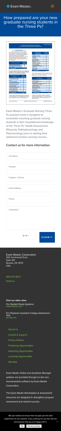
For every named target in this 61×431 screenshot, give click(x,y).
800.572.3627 (13, 276)
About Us (13, 329)
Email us (10, 281)
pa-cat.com (11, 317)
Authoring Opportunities (20, 351)
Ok (22, 426)
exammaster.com (14, 306)
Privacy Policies (16, 340)
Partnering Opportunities (20, 345)
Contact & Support (17, 334)
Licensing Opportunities (20, 356)
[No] (57, 421)
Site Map (12, 361)
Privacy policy (34, 426)
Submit (47, 237)
